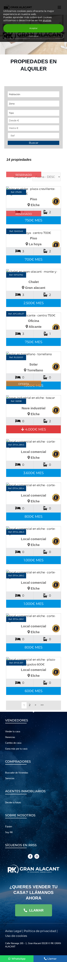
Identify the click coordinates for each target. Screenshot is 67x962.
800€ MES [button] (33, 516)
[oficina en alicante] (33, 315)
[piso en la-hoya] (33, 232)
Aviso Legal (13, 931)
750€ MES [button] (33, 220)
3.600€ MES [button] (33, 473)
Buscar (33, 142)
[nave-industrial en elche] (33, 400)
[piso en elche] (33, 191)
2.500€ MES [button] (34, 303)
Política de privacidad (40, 931)
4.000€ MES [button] (35, 429)
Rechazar (33, 36)
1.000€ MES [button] (33, 560)
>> (42, 705)
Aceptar (33, 28)
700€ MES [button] (33, 259)
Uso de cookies (16, 936)
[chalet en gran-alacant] (33, 274)
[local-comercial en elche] (33, 444)
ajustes (47, 20)
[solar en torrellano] (33, 356)
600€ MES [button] (33, 691)
